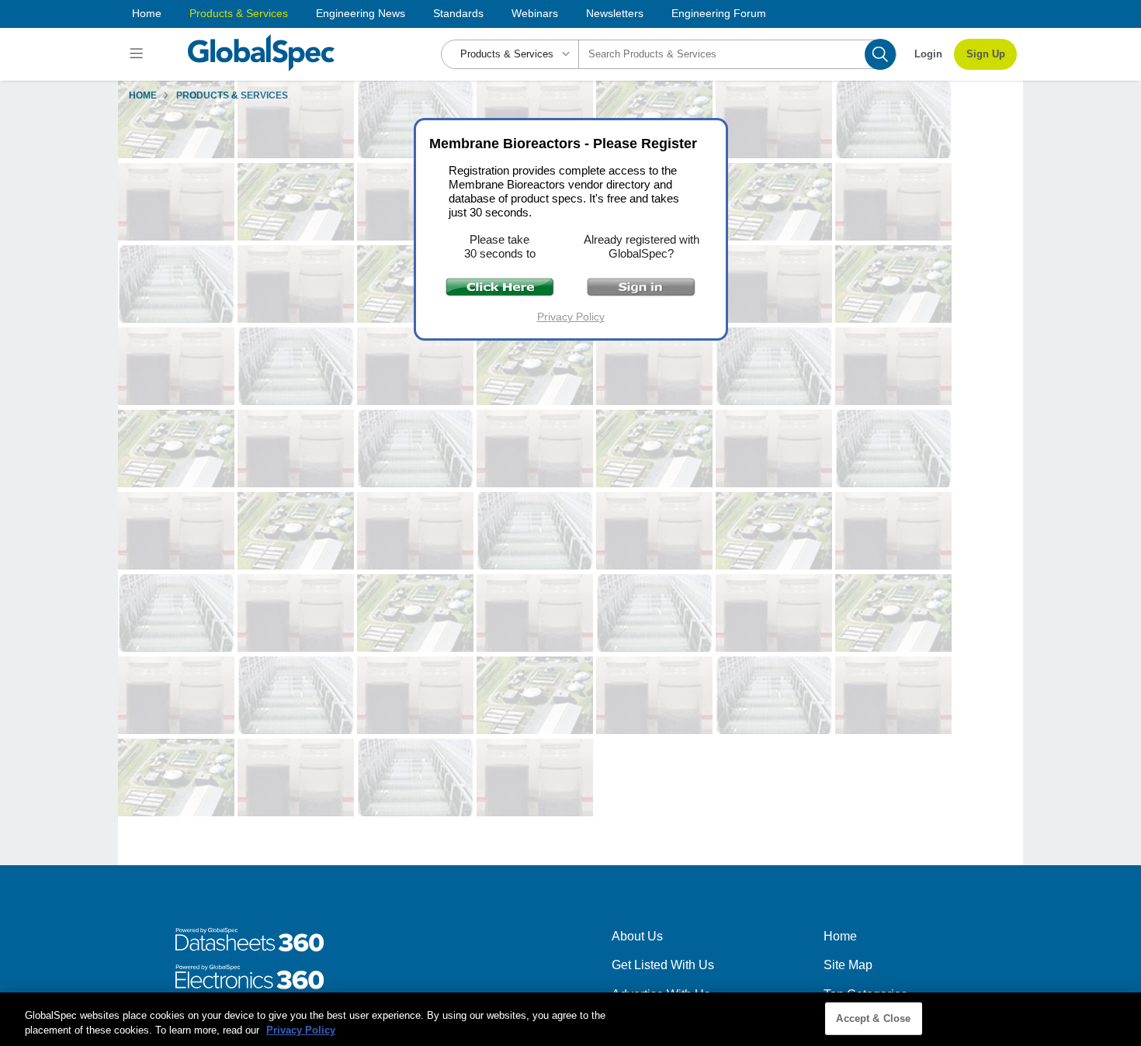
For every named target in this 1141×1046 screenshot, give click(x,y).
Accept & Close (873, 1018)
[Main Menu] (138, 54)
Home (146, 13)
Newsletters (614, 13)
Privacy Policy (571, 316)
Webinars (535, 13)
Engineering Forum (718, 13)
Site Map (848, 965)
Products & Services (238, 13)
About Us (637, 936)
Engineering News (360, 13)
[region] (570, 1019)
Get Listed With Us (663, 965)
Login (928, 54)
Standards (458, 13)
